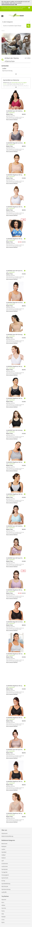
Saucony (4, 908)
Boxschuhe (4, 843)
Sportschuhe (5, 878)
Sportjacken (5, 869)
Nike (3, 914)
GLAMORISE (11, 112)
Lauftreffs (4, 892)
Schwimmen (5, 863)
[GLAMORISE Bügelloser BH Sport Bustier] (24, 175)
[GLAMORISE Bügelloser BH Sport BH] (24, 366)
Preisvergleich (5, 875)
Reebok (3, 916)
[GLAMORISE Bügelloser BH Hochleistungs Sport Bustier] (24, 207)
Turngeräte (4, 872)
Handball (4, 852)
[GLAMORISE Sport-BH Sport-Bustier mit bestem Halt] (24, 270)
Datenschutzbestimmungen (8, 4)
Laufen (3, 849)
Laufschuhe (5, 866)
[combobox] (16, 22)
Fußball (3, 855)
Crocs (3, 919)
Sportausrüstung (6, 889)
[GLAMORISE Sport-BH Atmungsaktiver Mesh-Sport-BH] (24, 334)
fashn (3, 922)
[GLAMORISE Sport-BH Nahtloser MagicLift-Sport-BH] (24, 111)
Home (3, 30)
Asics (3, 902)
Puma (3, 911)
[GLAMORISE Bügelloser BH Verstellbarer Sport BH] (24, 494)
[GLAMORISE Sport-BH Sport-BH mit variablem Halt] (24, 558)
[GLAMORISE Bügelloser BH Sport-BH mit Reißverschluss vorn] (24, 239)
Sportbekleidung (6, 883)
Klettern (4, 858)
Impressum (4, 833)
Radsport (4, 846)
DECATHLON (5, 886)
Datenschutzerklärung (7, 836)
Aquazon (4, 899)
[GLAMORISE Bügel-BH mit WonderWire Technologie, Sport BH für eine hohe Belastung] (24, 143)
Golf (3, 860)
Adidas (3, 905)
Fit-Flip (3, 880)
